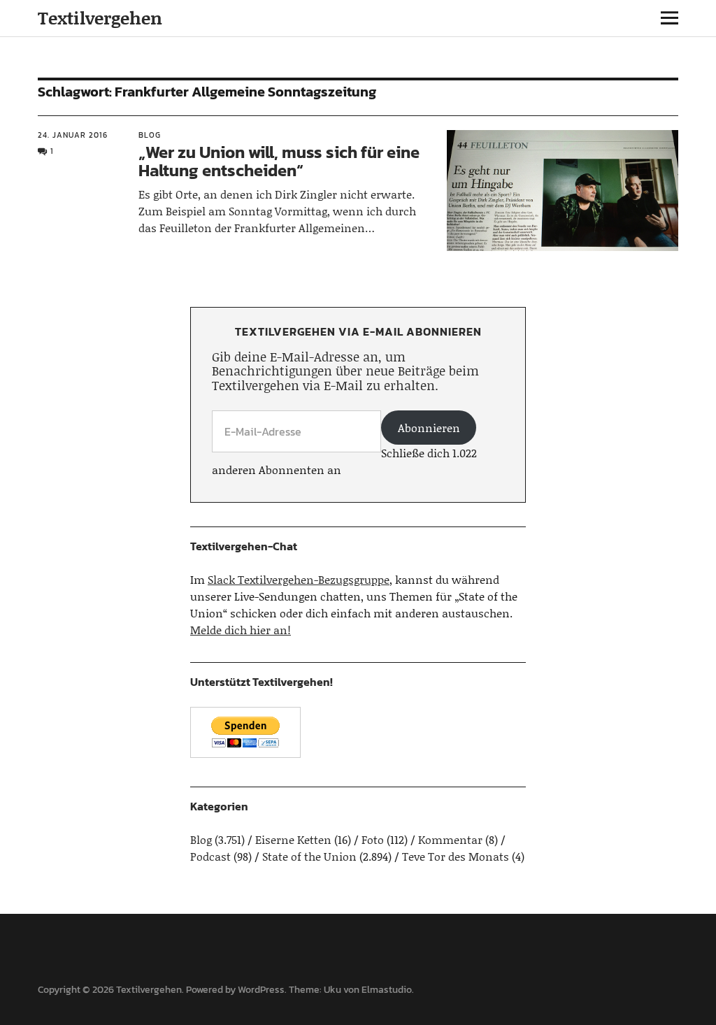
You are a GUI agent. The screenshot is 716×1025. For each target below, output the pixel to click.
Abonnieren (429, 428)
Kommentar (450, 839)
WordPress (261, 989)
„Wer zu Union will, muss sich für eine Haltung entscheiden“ (279, 161)
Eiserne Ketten (293, 839)
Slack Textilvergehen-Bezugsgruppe (298, 579)
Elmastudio (386, 989)
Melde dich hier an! (240, 630)
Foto (372, 839)
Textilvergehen (100, 18)
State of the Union (309, 856)
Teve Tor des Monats (455, 856)
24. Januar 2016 (73, 135)
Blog (149, 135)
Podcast (210, 856)
